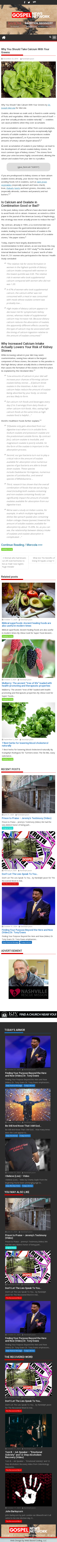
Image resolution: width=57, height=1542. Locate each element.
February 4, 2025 (10, 870)
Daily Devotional (11, 1136)
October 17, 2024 (10, 620)
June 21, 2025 (9, 815)
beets (17, 188)
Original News (7, 828)
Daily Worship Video (13, 1186)
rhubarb (10, 188)
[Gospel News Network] (3, 37)
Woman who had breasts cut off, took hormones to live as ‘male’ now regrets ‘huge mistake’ (14, 562)
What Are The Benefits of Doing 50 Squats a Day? (43, 559)
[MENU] (54, 37)
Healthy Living (7, 549)
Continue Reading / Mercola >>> (21, 544)
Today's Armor (26, 942)
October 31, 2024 (10, 926)
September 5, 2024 (11, 739)
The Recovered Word (10, 884)
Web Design (15, 1540)
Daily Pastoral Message (11, 942)
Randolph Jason (28, 59)
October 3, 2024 (10, 680)
